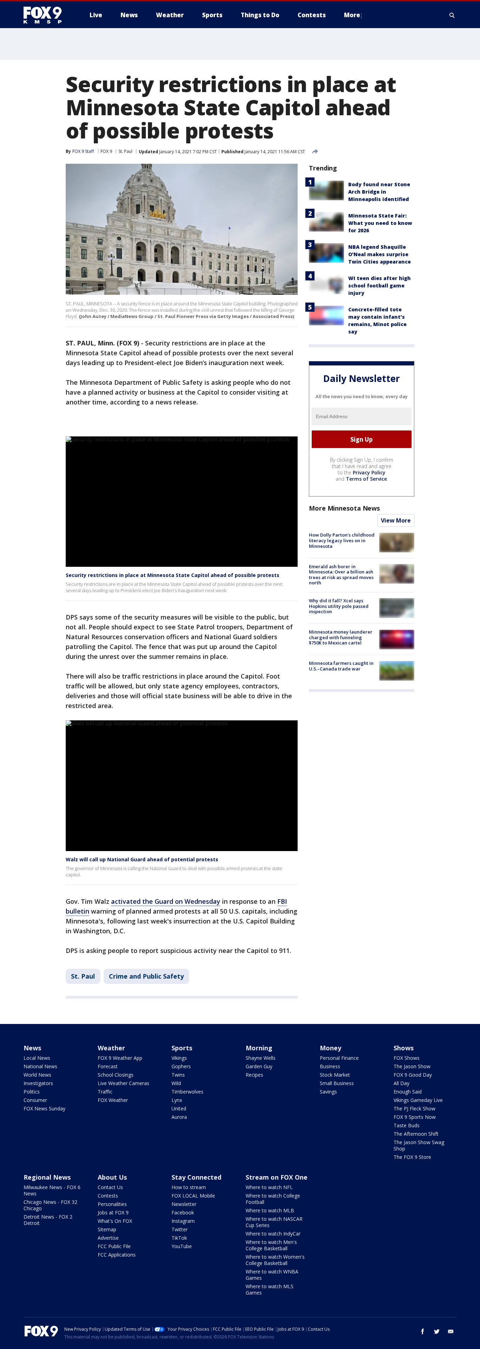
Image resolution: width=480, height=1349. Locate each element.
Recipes (254, 1074)
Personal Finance (339, 1058)
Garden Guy (259, 1066)
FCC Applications (117, 1254)
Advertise (108, 1237)
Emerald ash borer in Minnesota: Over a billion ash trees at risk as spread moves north (341, 574)
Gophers (181, 1066)
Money (330, 1048)
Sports (181, 1048)
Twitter (179, 1229)
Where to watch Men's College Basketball (271, 1245)
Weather (111, 1048)
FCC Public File (114, 1246)
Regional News (47, 1177)
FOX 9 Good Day (413, 1074)
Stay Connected (196, 1177)
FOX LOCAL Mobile (193, 1195)
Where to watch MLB (270, 1210)
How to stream (188, 1187)
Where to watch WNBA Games (272, 1274)
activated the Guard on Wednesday (165, 901)
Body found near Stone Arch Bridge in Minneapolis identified (379, 191)
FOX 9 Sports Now (415, 1117)
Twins (178, 1074)
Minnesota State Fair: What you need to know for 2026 (380, 223)
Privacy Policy (369, 472)
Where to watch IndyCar (273, 1233)
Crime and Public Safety (146, 976)
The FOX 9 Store (412, 1157)
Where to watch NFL (269, 1187)
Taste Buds (407, 1125)
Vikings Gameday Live (418, 1100)
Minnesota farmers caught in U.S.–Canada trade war (341, 666)
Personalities (112, 1204)
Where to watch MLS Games (269, 1289)
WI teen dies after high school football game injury (379, 285)
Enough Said (408, 1091)
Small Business (337, 1083)
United (178, 1108)
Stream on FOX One (276, 1177)
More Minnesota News (344, 508)
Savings (328, 1091)
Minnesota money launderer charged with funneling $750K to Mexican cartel (340, 637)
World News (37, 1074)
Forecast (108, 1066)
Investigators (38, 1083)
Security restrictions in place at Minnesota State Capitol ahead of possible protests (172, 575)
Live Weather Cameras (123, 1083)
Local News (37, 1058)
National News (40, 1066)
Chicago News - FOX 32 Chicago (50, 1205)
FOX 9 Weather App (120, 1058)
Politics (32, 1091)
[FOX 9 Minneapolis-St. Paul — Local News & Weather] (47, 15)
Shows (404, 1048)
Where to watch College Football (273, 1198)
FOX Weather (113, 1100)
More (352, 15)
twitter (436, 1331)
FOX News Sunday (44, 1108)
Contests (108, 1195)
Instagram (183, 1221)
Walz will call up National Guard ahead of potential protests (142, 859)
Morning (259, 1048)
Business (330, 1066)
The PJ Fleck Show (414, 1108)
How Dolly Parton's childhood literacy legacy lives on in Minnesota (342, 540)
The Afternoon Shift (416, 1133)
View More (396, 521)
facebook (422, 1331)
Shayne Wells (260, 1058)
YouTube (181, 1246)
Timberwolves (187, 1091)
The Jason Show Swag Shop (419, 1145)
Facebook (182, 1212)
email (450, 1331)
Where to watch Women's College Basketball (275, 1259)
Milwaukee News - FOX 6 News (52, 1190)
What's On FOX (115, 1221)
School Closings (116, 1074)
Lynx (176, 1100)
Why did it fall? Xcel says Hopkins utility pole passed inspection (339, 606)
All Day (401, 1083)
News (32, 1048)
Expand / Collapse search (452, 15)
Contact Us (110, 1187)
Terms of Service (366, 479)
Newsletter (183, 1204)
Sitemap (107, 1229)
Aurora (179, 1117)
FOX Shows (407, 1058)
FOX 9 (106, 151)
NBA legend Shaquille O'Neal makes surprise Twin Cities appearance (379, 254)
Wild (176, 1083)
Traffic (105, 1091)
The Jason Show (412, 1066)
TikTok (179, 1237)
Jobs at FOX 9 (113, 1212)
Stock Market (335, 1074)
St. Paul (125, 151)
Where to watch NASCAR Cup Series (274, 1221)
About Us (112, 1177)
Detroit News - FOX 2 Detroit (48, 1219)
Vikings (179, 1058)
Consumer (35, 1100)
